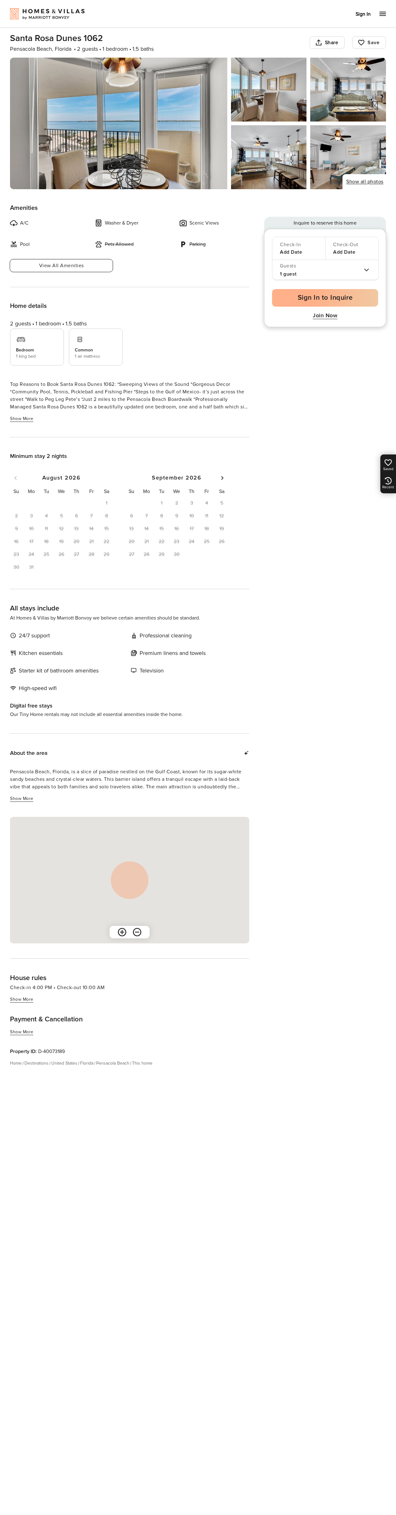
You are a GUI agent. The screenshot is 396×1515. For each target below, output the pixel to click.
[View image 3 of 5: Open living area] (348, 90)
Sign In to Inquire (325, 297)
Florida (86, 1063)
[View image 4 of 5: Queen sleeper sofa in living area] (269, 157)
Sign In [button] (363, 14)
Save (373, 42)
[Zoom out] (137, 932)
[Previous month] (15, 478)
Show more (21, 418)
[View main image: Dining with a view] (118, 123)
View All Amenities (61, 265)
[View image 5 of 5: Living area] (348, 157)
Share (331, 42)
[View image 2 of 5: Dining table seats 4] (269, 90)
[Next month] (222, 478)
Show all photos (364, 182)
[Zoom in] (122, 932)
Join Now (325, 315)
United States (64, 1063)
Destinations (36, 1063)
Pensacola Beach (112, 1063)
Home (16, 1063)
